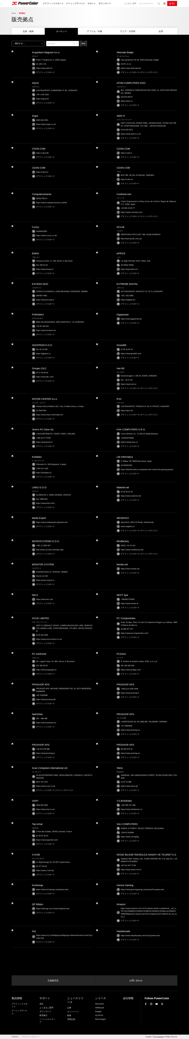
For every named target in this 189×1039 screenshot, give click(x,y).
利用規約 (15, 1037)
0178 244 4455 (42, 635)
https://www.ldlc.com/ (45, 377)
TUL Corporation (158, 1037)
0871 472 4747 (42, 782)
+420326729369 (127, 438)
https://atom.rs (127, 101)
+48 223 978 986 (43, 749)
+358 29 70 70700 (43, 438)
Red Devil (99, 1004)
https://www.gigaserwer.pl (131, 319)
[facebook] (145, 1003)
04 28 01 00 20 (42, 836)
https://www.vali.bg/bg (130, 837)
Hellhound (99, 1008)
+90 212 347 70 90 (128, 865)
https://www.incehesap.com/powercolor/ (52, 889)
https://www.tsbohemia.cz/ (131, 809)
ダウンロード (104, 3)
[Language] (164, 3)
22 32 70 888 (126, 782)
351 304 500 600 (127, 666)
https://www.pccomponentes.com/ (134, 633)
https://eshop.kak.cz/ (129, 442)
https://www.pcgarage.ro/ (46, 670)
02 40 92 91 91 (127, 492)
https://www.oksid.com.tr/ (131, 870)
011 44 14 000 (41, 349)
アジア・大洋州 (127, 31)
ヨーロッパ (61, 31)
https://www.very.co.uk (45, 809)
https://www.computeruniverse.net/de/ (51, 203)
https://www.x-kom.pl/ (45, 870)
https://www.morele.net (130, 569)
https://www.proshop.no (130, 730)
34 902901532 (126, 465)
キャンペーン (73, 1012)
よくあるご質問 (130, 3)
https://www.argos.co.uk (46, 124)
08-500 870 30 (126, 749)
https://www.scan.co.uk (45, 786)
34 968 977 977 (127, 629)
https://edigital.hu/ (128, 300)
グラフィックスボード (53, 3)
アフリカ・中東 (94, 31)
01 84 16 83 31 (127, 349)
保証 (41, 1004)
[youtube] (156, 1004)
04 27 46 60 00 (42, 373)
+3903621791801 (128, 599)
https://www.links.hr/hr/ (45, 503)
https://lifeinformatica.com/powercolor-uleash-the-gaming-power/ (147, 469)
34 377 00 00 (41, 866)
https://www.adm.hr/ (44, 68)
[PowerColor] (25, 3)
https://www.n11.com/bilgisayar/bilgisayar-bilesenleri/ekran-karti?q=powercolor (64, 936)
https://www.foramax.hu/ (46, 330)
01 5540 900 (41, 411)
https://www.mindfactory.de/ (132, 550)
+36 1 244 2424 (42, 95)
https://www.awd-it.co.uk (131, 134)
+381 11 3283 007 (43, 545)
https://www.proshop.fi (130, 693)
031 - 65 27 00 (126, 380)
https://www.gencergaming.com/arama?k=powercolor (142, 889)
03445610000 (41, 231)
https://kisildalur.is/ (44, 473)
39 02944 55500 (127, 265)
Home (14, 13)
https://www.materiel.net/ (131, 496)
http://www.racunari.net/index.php (49, 550)
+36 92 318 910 (42, 326)
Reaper (98, 1011)
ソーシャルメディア (47, 1020)
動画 (69, 1015)
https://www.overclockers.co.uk (49, 639)
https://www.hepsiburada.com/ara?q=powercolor (140, 935)
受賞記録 (71, 1019)
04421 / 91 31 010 (128, 545)
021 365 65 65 (42, 666)
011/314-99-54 (126, 97)
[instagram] (151, 1004)
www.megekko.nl (128, 526)
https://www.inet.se (128, 384)
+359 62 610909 (127, 833)
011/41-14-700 (42, 576)
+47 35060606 (126, 726)
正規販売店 (53, 980)
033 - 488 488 (41, 718)
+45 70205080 (42, 695)
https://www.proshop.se (130, 753)
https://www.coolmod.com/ (131, 212)
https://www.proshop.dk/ (46, 699)
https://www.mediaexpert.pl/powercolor (52, 522)
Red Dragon (100, 1019)
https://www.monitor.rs (45, 580)
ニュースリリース (146, 3)
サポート (92, 3)
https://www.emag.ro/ (44, 269)
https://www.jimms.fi (44, 442)
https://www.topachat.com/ (47, 840)
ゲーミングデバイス (75, 3)
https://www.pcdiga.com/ (131, 670)
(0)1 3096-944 (41, 499)
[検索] (159, 3)
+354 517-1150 (42, 468)
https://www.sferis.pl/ (129, 786)
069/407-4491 (41, 296)
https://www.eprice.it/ (129, 269)
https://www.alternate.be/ (131, 68)
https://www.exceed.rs (45, 300)
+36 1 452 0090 (127, 296)
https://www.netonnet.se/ (46, 723)
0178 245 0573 (127, 130)
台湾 (161, 31)
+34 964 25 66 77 (128, 208)
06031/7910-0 (41, 198)
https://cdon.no (42, 172)
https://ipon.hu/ (127, 411)
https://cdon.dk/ (42, 153)
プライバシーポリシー (30, 1037)
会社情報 (128, 998)
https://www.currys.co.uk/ (46, 235)
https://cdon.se (127, 179)
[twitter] (162, 1004)
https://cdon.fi (126, 153)
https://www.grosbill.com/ (131, 354)
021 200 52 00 (42, 265)
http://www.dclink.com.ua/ (131, 239)
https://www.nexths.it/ (129, 603)
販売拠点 (22, 13)
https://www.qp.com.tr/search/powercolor (53, 909)
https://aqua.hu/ (42, 99)
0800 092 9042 (42, 805)
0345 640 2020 (42, 120)
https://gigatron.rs (43, 354)
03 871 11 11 (126, 64)
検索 (83, 43)
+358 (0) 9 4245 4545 (129, 689)
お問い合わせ (136, 980)
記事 (69, 1008)
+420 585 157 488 (128, 805)
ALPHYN (99, 1015)
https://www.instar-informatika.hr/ (49, 415)
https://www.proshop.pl (45, 753)
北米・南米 (28, 31)
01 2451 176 (41, 64)
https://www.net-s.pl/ (44, 599)
